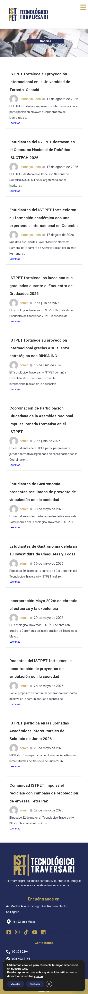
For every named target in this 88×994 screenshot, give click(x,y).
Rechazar (35, 984)
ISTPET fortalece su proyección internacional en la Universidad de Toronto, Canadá (39, 82)
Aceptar (15, 984)
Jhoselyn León (30, 99)
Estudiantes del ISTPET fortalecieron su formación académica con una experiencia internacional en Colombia (44, 218)
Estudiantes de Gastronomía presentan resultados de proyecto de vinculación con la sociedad (42, 492)
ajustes (38, 976)
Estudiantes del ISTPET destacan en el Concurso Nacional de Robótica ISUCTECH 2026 (42, 150)
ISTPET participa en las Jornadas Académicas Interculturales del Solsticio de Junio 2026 (39, 731)
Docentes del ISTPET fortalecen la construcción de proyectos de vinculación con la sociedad (40, 668)
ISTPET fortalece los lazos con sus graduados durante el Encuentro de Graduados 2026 (41, 285)
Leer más (14, 123)
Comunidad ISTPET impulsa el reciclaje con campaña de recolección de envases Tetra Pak (43, 793)
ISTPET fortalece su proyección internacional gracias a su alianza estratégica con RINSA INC (39, 348)
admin (24, 303)
